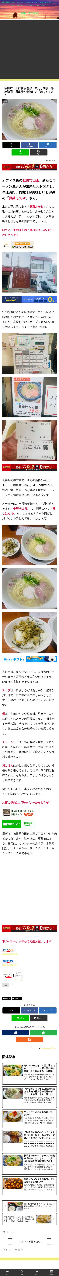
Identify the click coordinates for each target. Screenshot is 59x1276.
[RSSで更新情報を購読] (29, 1039)
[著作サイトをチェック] (15, 1032)
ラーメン (18, 998)
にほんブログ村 (10, 954)
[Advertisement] (29, 49)
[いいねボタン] (5, 985)
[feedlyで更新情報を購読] (43, 1032)
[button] (38, 152)
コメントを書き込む (29, 1241)
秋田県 (7, 998)
